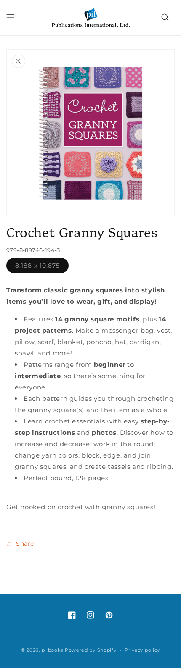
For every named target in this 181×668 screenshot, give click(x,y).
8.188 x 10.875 (42, 267)
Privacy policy (142, 650)
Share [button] (25, 543)
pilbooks (53, 650)
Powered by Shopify (91, 650)
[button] (10, 17)
